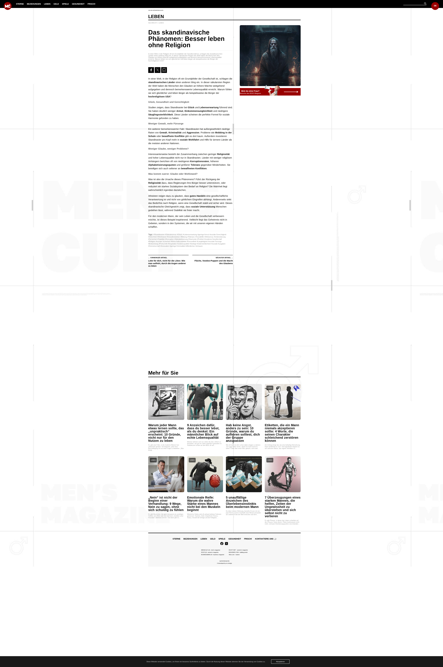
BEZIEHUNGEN (34, 4)
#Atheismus (208, 237)
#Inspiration (172, 244)
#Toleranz (191, 237)
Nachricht (152, 23)
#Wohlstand (161, 237)
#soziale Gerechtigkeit (218, 234)
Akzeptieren (280, 662)
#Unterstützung (220, 237)
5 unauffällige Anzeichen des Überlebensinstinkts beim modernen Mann (242, 502)
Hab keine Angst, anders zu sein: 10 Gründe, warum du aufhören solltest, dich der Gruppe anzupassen (243, 432)
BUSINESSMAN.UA (212, 554)
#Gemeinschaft (154, 246)
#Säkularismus (170, 234)
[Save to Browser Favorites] (164, 70)
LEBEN (47, 4)
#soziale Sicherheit (163, 241)
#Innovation (164, 246)
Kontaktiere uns (264, 539)
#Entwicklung (153, 244)
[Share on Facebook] (151, 70)
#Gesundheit (191, 241)
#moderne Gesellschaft (213, 239)
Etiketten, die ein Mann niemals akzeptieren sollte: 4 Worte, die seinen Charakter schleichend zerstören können (282, 432)
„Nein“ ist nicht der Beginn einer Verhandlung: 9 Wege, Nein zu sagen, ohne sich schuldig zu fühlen (166, 504)
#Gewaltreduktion (173, 237)
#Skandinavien (159, 234)
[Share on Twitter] (157, 70)
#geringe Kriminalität (177, 246)
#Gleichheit (152, 237)
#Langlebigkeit (202, 241)
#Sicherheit (152, 239)
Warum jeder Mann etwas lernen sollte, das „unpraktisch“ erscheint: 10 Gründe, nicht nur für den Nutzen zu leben (166, 432)
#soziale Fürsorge (215, 241)
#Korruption (169, 239)
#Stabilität (161, 239)
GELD (56, 4)
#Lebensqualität (183, 244)
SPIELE (65, 4)
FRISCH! (91, 4)
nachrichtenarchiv (224, 561)
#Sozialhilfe (199, 237)
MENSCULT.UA (210, 550)
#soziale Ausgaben (218, 244)
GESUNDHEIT (78, 4)
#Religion (151, 241)
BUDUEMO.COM (238, 552)
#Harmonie (192, 239)
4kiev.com (234, 554)
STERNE (20, 4)
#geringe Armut (203, 234)
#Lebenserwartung (190, 234)
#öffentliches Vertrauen (194, 246)
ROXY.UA (210, 552)
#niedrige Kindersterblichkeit (200, 244)
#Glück (179, 234)
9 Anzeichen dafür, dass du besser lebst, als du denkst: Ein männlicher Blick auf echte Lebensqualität (203, 431)
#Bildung (183, 237)
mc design (229, 563)
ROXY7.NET (238, 550)
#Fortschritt (163, 244)
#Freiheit (200, 239)
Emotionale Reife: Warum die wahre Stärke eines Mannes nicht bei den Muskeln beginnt (203, 504)
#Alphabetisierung (181, 239)
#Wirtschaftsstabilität (178, 241)
